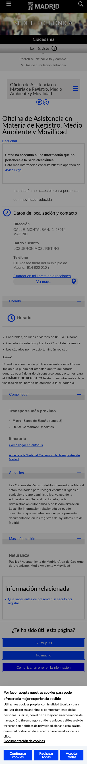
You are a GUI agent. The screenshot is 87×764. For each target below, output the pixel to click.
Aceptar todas (72, 755)
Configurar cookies (18, 755)
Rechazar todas (46, 755)
